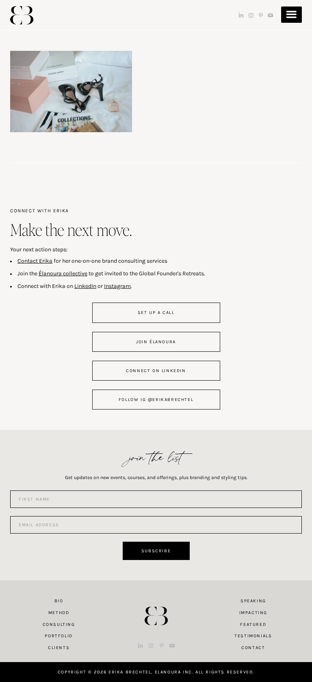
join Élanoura (156, 341)
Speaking (253, 601)
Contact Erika (34, 260)
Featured (253, 624)
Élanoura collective (63, 273)
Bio (58, 601)
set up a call (156, 312)
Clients (58, 647)
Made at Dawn (156, 603)
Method (58, 612)
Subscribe (156, 550)
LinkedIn (85, 286)
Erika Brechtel (21, 15)
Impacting (253, 612)
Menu (291, 15)
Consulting (59, 624)
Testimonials (253, 635)
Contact (253, 647)
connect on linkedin (156, 370)
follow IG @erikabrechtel (156, 399)
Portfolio (58, 635)
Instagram (117, 286)
